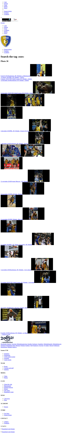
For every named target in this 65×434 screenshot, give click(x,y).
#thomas (18, 345)
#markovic (36, 345)
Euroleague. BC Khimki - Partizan (14, 143)
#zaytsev (41, 345)
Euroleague (7, 355)
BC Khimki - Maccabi (12, 219)
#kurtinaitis (4, 344)
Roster (6, 366)
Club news (7, 398)
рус (2, 23)
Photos (6, 377)
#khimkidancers (57, 344)
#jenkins (22, 345)
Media (5, 6)
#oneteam (3, 345)
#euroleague (4, 347)
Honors (6, 407)
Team (5, 5)
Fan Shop (6, 413)
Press (5, 400)
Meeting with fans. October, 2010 (14, 307)
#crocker (14, 344)
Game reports (7, 360)
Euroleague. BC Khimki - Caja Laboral (16, 270)
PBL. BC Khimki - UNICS (12, 77)
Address (6, 421)
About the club (8, 384)
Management (7, 386)
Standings (6, 353)
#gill (31, 345)
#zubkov (27, 345)
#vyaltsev (46, 345)
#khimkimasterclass (22, 344)
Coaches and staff (9, 368)
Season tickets (8, 11)
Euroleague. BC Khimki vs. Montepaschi (15, 76)
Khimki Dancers (8, 387)
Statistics (6, 369)
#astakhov (40, 344)
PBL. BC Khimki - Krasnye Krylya (15, 131)
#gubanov (35, 344)
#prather (30, 344)
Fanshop (6, 12)
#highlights (9, 345)
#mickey (9, 344)
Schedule (6, 358)
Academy (6, 14)
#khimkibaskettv (48, 344)
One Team (7, 390)
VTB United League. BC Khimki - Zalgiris (16, 79)
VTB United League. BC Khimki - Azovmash (17, 282)
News (5, 8)
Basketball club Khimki (8, 429)
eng (4, 23)
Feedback (6, 423)
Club (5, 2)
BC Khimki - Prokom (11, 194)
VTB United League (9, 356)
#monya (14, 347)
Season (6, 3)
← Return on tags (5, 334)
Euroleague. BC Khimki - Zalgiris (15, 80)
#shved (51, 345)
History (6, 389)
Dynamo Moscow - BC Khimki (14, 181)
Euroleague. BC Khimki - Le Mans (14, 333)
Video (5, 376)
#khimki (10, 347)
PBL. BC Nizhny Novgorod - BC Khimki (16, 244)
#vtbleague (56, 345)
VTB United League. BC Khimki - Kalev (17, 93)
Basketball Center (9, 392)
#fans (13, 345)
